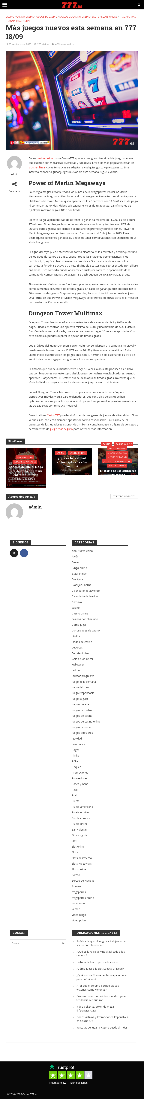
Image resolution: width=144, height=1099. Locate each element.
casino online (45, 158)
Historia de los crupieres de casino (118, 473)
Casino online (25, 16)
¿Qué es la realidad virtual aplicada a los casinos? (72, 462)
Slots (95, 16)
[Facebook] (24, 553)
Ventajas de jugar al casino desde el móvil (101, 1027)
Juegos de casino (46, 16)
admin (14, 174)
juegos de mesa (117, 465)
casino (10, 16)
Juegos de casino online (74, 16)
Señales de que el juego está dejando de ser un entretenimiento (26, 471)
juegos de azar (117, 448)
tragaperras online (18, 21)
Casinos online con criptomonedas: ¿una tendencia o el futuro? (101, 998)
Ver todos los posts (124, 496)
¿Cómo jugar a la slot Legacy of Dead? (100, 968)
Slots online (109, 16)
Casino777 (53, 415)
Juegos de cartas (117, 452)
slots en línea (37, 167)
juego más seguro (61, 429)
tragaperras (127, 16)
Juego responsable (25, 461)
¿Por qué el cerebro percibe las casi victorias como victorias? (97, 987)
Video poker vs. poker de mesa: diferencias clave (95, 1008)
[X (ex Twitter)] (14, 553)
